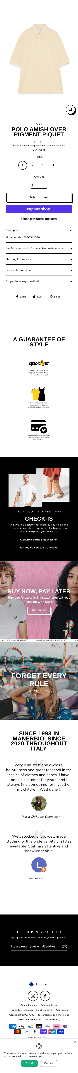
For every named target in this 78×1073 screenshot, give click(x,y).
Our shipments (29, 1005)
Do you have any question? (22, 281)
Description (13, 230)
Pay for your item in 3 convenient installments (34, 248)
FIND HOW (39, 610)
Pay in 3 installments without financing (31, 1009)
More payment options (39, 219)
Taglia (39, 157)
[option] (39, 600)
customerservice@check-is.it (53, 1014)
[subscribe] (64, 946)
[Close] (74, 1042)
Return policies (49, 1005)
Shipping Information (19, 259)
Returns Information (18, 270)
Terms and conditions (29, 1019)
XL (53, 165)
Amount (39, 177)
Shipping (34, 145)
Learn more (35, 1056)
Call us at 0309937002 (21, 1014)
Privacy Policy (52, 1019)
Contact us (62, 1009)
